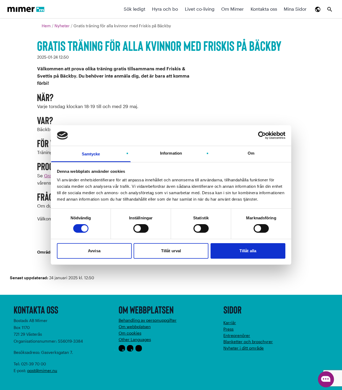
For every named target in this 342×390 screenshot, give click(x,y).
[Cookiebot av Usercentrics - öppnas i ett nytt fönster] (262, 135)
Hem (47, 25)
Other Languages (135, 339)
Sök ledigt (134, 9)
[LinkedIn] (138, 348)
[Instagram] (130, 348)
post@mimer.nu (42, 370)
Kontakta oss (264, 9)
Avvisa (94, 250)
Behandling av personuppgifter (148, 320)
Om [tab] (251, 153)
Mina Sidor (295, 9)
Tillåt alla (247, 250)
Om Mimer (232, 9)
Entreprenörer (236, 335)
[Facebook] (122, 348)
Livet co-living (200, 9)
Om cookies (130, 333)
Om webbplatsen (135, 326)
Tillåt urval (171, 250)
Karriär (229, 322)
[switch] (141, 228)
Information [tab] (171, 153)
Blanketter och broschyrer (248, 341)
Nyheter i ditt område (243, 348)
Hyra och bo (165, 9)
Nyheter (63, 25)
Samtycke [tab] (91, 154)
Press (228, 329)
